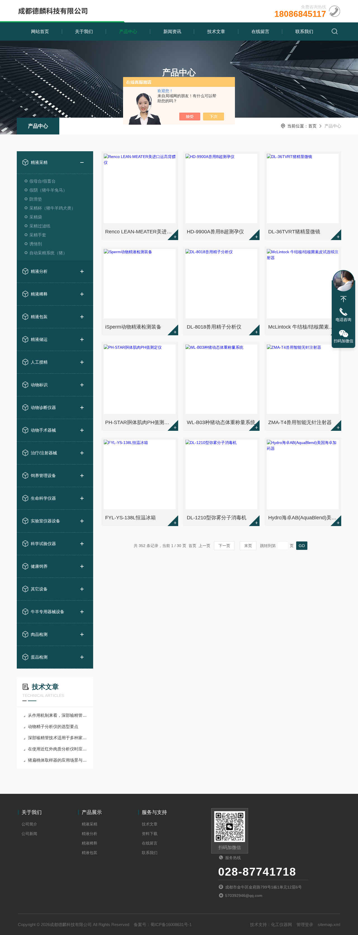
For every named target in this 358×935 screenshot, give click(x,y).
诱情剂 (35, 243)
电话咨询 (343, 319)
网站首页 (40, 31)
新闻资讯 (172, 31)
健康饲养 (39, 566)
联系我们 (304, 31)
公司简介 (29, 824)
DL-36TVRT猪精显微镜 (294, 231)
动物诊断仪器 (43, 407)
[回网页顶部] (343, 299)
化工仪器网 (281, 924)
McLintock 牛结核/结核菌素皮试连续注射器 (303, 327)
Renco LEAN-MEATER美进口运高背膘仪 (140, 231)
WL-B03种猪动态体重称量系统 (221, 422)
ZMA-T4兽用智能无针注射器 (300, 422)
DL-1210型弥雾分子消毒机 (216, 517)
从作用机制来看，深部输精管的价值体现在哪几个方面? (58, 715)
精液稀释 (39, 294)
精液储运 (39, 339)
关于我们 (84, 31)
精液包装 (39, 316)
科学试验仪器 (43, 543)
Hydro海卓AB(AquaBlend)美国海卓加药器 (303, 517)
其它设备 (39, 589)
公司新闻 (29, 833)
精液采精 (39, 162)
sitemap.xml (329, 924)
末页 (248, 545)
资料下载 (149, 833)
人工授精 (39, 362)
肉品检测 (39, 634)
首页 (312, 126)
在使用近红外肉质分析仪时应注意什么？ (58, 748)
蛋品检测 (39, 657)
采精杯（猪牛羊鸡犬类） (52, 208)
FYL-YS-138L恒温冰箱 (130, 517)
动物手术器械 (43, 430)
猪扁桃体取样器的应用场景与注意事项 (58, 760)
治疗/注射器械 (44, 452)
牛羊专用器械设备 (47, 611)
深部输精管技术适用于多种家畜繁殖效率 (58, 737)
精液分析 (39, 271)
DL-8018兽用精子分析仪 (214, 327)
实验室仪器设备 (45, 520)
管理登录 (304, 924)
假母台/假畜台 (42, 181)
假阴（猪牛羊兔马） (48, 190)
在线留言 (260, 31)
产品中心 (128, 31)
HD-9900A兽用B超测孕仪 (215, 231)
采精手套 (37, 234)
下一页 (224, 545)
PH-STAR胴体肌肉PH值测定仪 (139, 422)
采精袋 (35, 217)
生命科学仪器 (43, 498)
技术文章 (216, 31)
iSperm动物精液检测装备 (133, 327)
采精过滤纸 (39, 226)
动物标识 (39, 384)
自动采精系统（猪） (48, 252)
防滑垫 (35, 199)
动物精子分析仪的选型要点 (53, 726)
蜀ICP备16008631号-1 (171, 924)
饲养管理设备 (43, 475)
